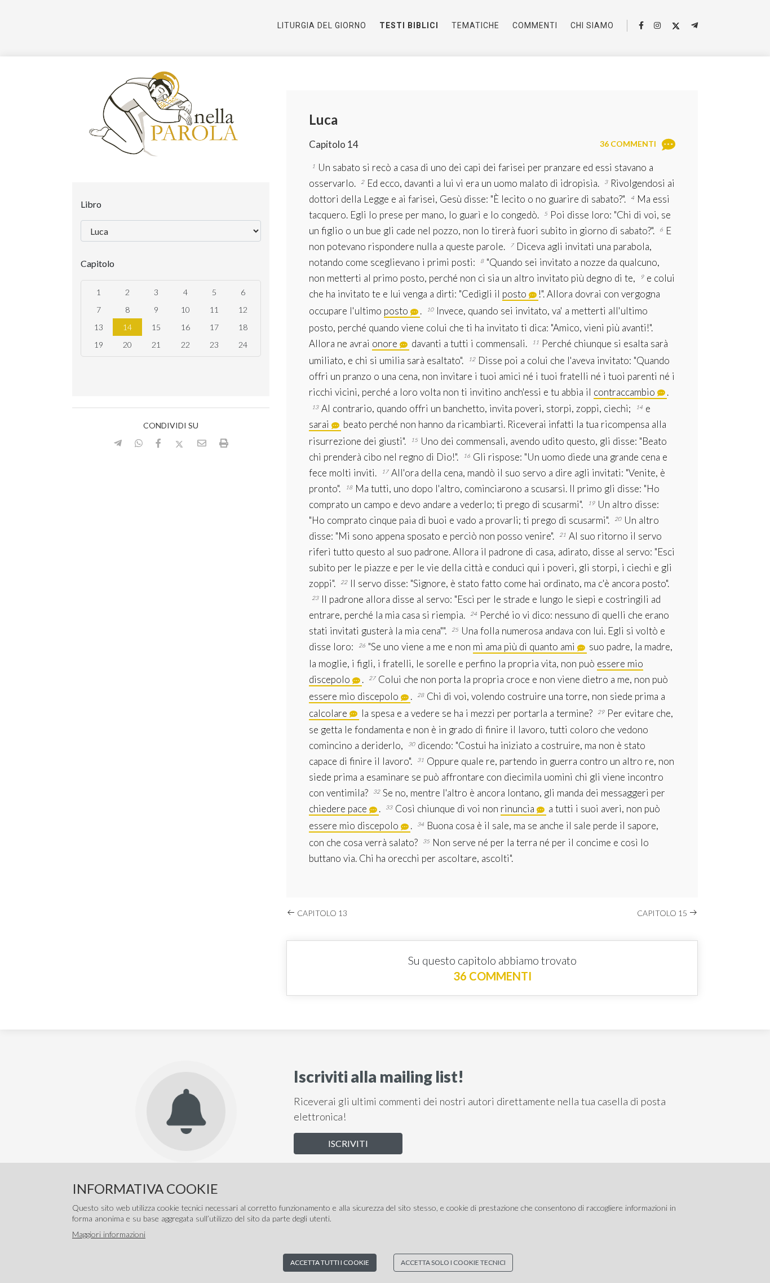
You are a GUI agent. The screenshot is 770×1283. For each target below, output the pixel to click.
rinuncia (517, 809)
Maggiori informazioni (108, 1234)
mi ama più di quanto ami (524, 647)
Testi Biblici (409, 25)
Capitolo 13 (321, 913)
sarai (319, 424)
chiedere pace (338, 809)
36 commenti (492, 976)
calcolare (328, 713)
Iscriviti (348, 1143)
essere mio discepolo (354, 696)
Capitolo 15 (663, 913)
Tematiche (475, 25)
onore (384, 343)
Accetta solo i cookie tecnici (453, 1262)
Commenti (534, 25)
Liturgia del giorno (321, 25)
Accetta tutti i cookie (329, 1262)
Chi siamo (592, 25)
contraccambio (624, 392)
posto (514, 294)
